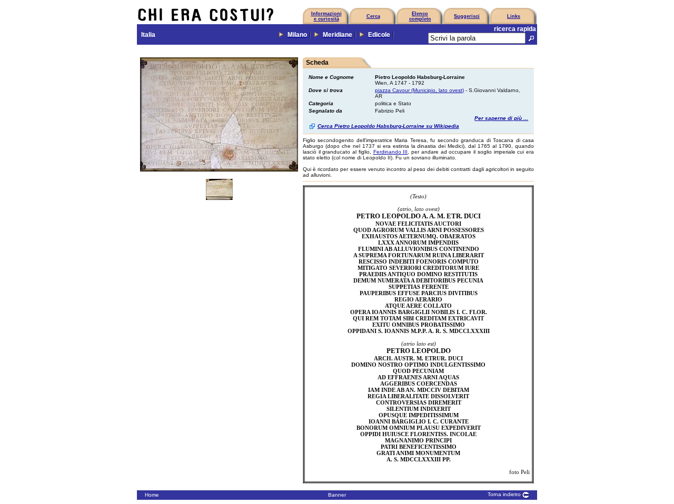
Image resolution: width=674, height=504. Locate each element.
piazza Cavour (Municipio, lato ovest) (419, 90)
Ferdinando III (390, 152)
